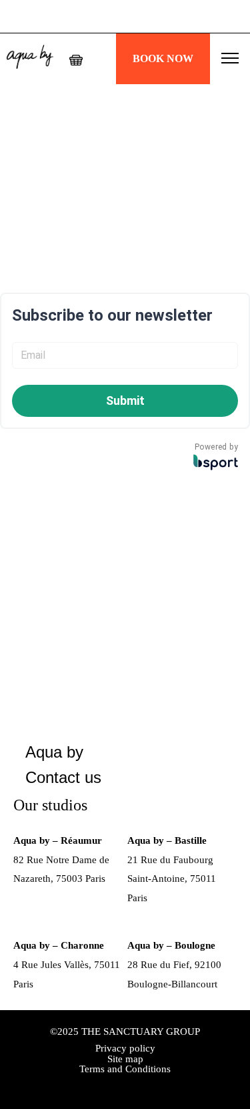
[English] (101, 58)
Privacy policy (125, 1048)
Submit (125, 400)
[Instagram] (125, 1085)
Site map (125, 1059)
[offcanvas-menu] (230, 58)
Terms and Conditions (125, 1069)
